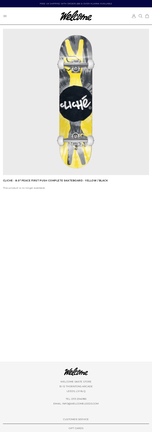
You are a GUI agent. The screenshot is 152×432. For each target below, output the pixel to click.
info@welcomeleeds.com (80, 403)
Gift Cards (76, 428)
